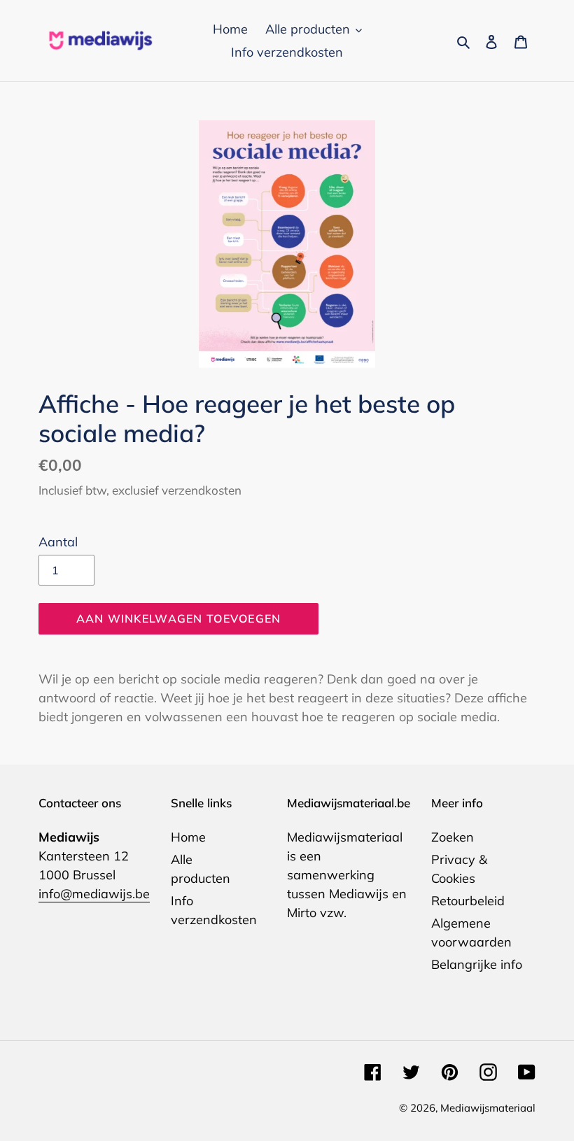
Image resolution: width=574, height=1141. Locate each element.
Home (188, 837)
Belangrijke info (476, 964)
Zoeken (452, 837)
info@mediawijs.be (94, 894)
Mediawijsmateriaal (488, 1107)
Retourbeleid (468, 901)
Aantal (58, 542)
